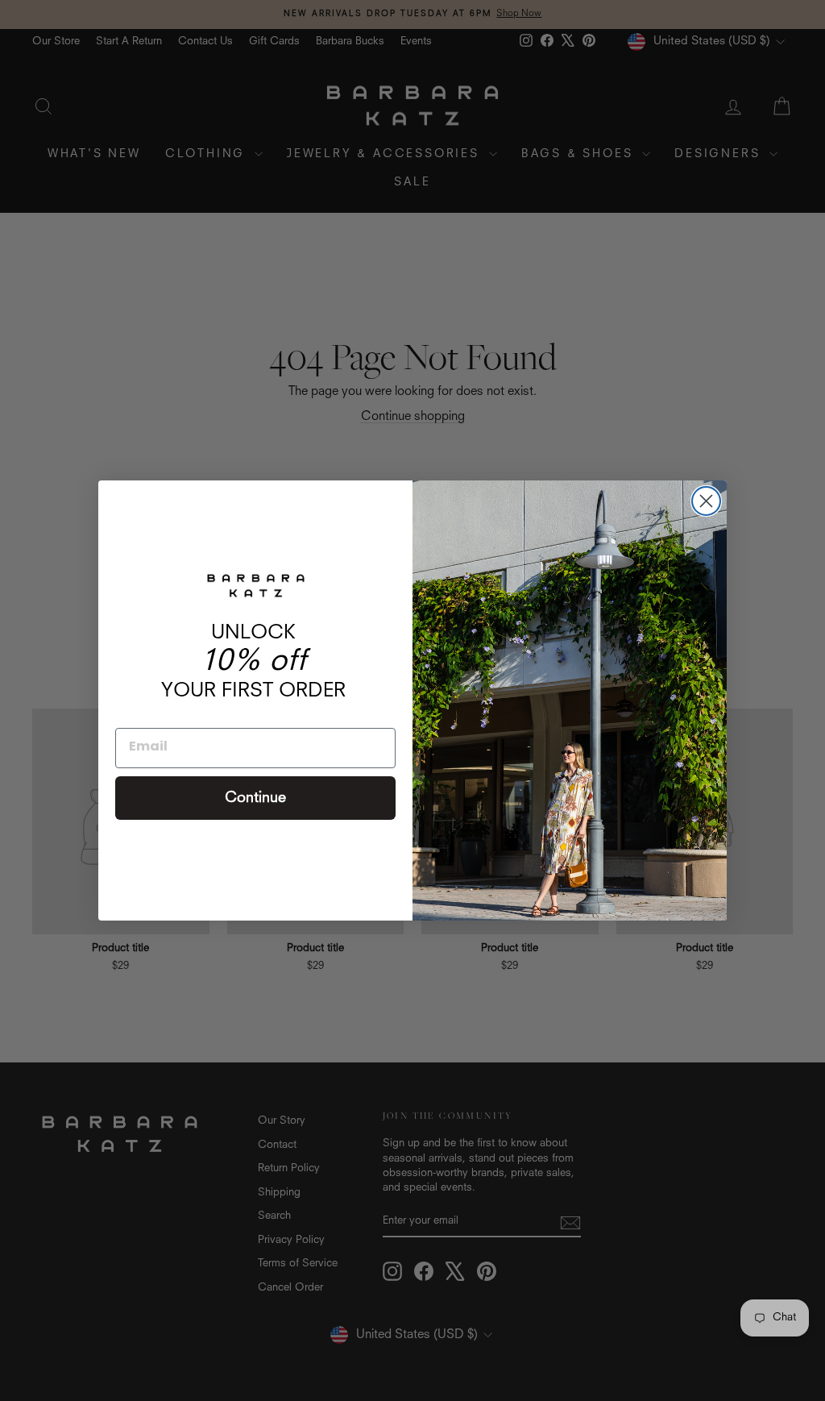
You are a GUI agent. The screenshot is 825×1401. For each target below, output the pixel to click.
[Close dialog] (706, 501)
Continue (255, 798)
